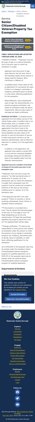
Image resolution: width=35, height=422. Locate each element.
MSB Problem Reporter (23, 297)
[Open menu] (32, 6)
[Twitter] (17, 398)
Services (11, 11)
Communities (17, 331)
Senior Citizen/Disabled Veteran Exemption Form (17, 40)
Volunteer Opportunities (17, 361)
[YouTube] (17, 404)
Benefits (17, 371)
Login (17, 382)
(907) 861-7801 (8, 415)
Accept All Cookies (18, 294)
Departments (17, 337)
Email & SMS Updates (17, 355)
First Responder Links (17, 377)
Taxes (4, 292)
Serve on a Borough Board (17, 364)
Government (17, 334)
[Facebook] (17, 392)
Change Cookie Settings (17, 353)
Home (4, 11)
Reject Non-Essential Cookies (18, 299)
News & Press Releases (17, 350)
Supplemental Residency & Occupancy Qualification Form (17, 47)
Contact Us (17, 347)
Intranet (17, 380)
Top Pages (17, 340)
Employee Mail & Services (17, 374)
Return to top (6, 307)
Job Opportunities (17, 358)
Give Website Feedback (23, 301)
